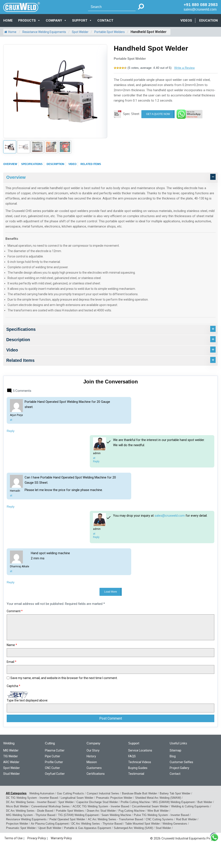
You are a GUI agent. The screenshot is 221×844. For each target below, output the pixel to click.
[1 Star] (115, 68)
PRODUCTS (27, 20)
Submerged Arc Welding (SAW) (133, 828)
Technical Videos (139, 762)
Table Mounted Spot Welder (142, 823)
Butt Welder (204, 802)
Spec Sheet (131, 114)
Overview (10, 164)
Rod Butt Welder (186, 819)
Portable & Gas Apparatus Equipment (87, 828)
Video (72, 164)
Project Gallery (179, 768)
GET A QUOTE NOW (158, 114)
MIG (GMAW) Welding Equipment (174, 802)
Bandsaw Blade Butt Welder (139, 793)
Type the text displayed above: (27, 700)
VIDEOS (186, 20)
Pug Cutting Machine (131, 810)
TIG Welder (10, 756)
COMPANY (54, 20)
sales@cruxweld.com (200, 9)
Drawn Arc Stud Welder (101, 810)
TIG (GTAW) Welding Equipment (78, 815)
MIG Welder (11, 750)
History (91, 756)
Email (11, 662)
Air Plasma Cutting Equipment (50, 823)
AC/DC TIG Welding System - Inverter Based (101, 806)
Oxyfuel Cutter (55, 773)
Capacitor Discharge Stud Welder (97, 802)
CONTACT (105, 20)
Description (55, 164)
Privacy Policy (36, 838)
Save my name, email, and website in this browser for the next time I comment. (64, 678)
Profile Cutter (54, 762)
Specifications (32, 164)
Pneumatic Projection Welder (114, 797)
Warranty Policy (61, 838)
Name (12, 645)
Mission (92, 762)
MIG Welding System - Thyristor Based (30, 815)
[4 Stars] (123, 68)
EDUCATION (208, 20)
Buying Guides (137, 768)
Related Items (91, 164)
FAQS (132, 756)
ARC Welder (11, 762)
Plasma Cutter (55, 750)
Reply (10, 431)
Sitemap (175, 750)
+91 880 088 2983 (201, 4)
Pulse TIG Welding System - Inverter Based (161, 815)
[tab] (110, 177)
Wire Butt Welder (158, 810)
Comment (15, 611)
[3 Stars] (120, 68)
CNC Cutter (52, 768)
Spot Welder (80, 32)
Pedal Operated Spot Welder (67, 819)
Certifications (96, 773)
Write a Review (184, 67)
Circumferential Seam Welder (150, 806)
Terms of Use (13, 838)
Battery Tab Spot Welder (175, 793)
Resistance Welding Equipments (44, 32)
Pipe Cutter (52, 756)
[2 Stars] (117, 68)
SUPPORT (79, 20)
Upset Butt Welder (49, 828)
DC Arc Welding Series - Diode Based (29, 810)
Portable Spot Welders (109, 32)
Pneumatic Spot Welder (21, 828)
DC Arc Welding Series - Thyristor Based (96, 823)
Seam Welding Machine (116, 815)
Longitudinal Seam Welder (77, 797)
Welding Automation (41, 793)
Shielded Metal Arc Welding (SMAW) (158, 797)
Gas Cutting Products (70, 793)
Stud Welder (11, 773)
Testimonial (136, 773)
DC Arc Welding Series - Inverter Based (30, 802)
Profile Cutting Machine (135, 802)
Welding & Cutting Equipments (190, 806)
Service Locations (140, 750)
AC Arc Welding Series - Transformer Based (115, 819)
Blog (173, 756)
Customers (94, 768)
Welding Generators (175, 823)
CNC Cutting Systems (159, 819)
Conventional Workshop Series (50, 806)
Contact (175, 773)
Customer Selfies (181, 762)
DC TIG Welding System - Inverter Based (32, 797)
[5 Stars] (125, 68)
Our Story (93, 750)
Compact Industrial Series (103, 793)
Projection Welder (17, 823)
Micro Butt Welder (17, 806)
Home (8, 20)
